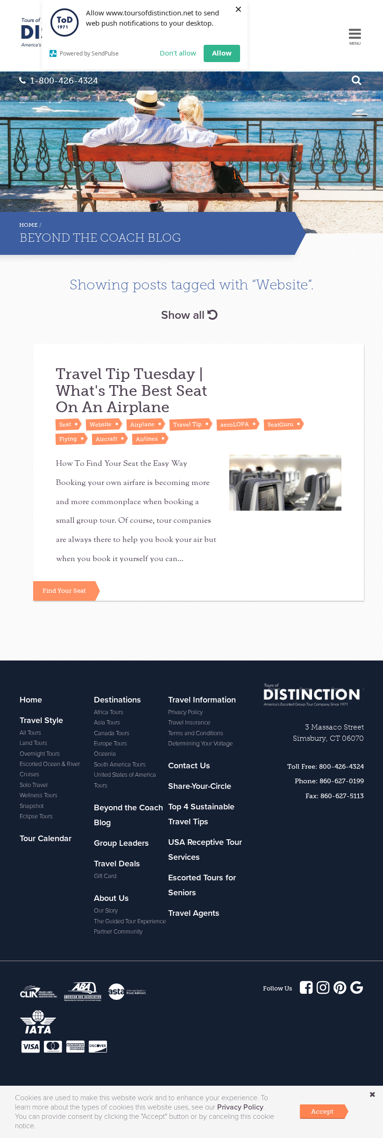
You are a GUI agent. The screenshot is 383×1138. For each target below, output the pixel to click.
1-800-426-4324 (64, 81)
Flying (68, 439)
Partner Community (118, 931)
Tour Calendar (45, 838)
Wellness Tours (38, 795)
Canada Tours (111, 733)
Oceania (105, 754)
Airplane (142, 424)
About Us (111, 898)
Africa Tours (108, 712)
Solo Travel (34, 785)
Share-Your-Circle (199, 786)
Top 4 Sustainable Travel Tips (201, 814)
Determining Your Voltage (200, 743)
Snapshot (31, 806)
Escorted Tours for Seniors (202, 885)
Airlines (146, 439)
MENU (355, 44)
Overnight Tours (40, 754)
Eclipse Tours (36, 816)
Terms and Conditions (195, 733)
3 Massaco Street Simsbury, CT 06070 (328, 733)
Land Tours (33, 743)
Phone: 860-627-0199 (329, 781)
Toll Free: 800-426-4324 (325, 766)
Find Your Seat (64, 590)
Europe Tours (110, 743)
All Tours (30, 733)
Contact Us (189, 765)
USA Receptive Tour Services (205, 849)
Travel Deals (117, 863)
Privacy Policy (185, 712)
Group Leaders (121, 843)
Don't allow (178, 52)
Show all (184, 315)
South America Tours (120, 764)
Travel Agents (194, 913)
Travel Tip (187, 424)
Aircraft (106, 439)
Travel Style (41, 720)
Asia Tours (107, 722)
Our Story (106, 910)
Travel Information (202, 700)
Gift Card (105, 876)
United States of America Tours (125, 780)
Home (28, 225)
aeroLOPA (234, 424)
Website (100, 425)
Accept (322, 1111)
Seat (65, 424)
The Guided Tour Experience (130, 921)
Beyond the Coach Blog (128, 815)
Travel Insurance (189, 722)
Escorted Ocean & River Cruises (50, 769)
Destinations (117, 700)
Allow (222, 52)
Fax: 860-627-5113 (334, 796)
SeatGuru (280, 424)
